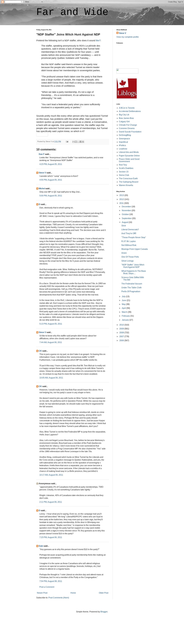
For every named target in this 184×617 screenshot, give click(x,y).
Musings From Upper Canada (134, 249)
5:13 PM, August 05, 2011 (50, 324)
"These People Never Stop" (133, 237)
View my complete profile (127, 37)
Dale (41, 546)
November (127, 210)
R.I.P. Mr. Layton (128, 241)
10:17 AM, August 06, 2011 (51, 475)
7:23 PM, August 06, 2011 (50, 537)
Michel (42, 188)
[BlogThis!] (76, 141)
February (126, 316)
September (127, 218)
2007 (121, 336)
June (124, 300)
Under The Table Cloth (131, 287)
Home (73, 593)
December (127, 206)
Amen (124, 253)
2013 (121, 195)
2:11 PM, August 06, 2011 (50, 502)
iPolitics (122, 145)
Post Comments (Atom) (58, 598)
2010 (121, 325)
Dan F (41, 154)
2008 (121, 333)
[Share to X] (78, 141)
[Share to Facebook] (80, 141)
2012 (121, 199)
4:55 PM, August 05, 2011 (50, 180)
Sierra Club (124, 175)
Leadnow (123, 149)
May (124, 304)
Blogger (104, 612)
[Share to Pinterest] (83, 141)
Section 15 (123, 172)
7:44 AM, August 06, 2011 (50, 342)
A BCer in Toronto (127, 108)
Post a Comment (46, 587)
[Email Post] (67, 141)
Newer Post (42, 593)
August (125, 222)
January (125, 320)
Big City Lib (124, 115)
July (124, 296)
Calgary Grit (124, 121)
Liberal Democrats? (130, 229)
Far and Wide (72, 12)
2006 (121, 340)
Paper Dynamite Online (129, 156)
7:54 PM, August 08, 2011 (50, 581)
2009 (121, 329)
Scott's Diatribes (126, 168)
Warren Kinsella (126, 185)
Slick (123, 226)
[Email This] (73, 141)
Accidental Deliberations (130, 111)
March (125, 312)
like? (98, 40)
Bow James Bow (126, 118)
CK (40, 351)
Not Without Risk (128, 245)
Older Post (103, 593)
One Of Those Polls (130, 257)
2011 (121, 203)
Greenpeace (124, 139)
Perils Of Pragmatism (130, 291)
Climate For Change (128, 125)
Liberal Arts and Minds (129, 152)
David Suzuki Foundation (130, 132)
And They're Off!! (128, 233)
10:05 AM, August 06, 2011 (51, 378)
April (124, 308)
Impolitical (123, 142)
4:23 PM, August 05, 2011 (50, 164)
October (125, 214)
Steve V (42, 173)
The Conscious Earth (128, 178)
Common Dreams (127, 128)
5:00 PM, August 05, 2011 (50, 196)
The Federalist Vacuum (131, 284)
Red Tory (123, 165)
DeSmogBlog (125, 135)
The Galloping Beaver (128, 182)
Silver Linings (127, 261)
